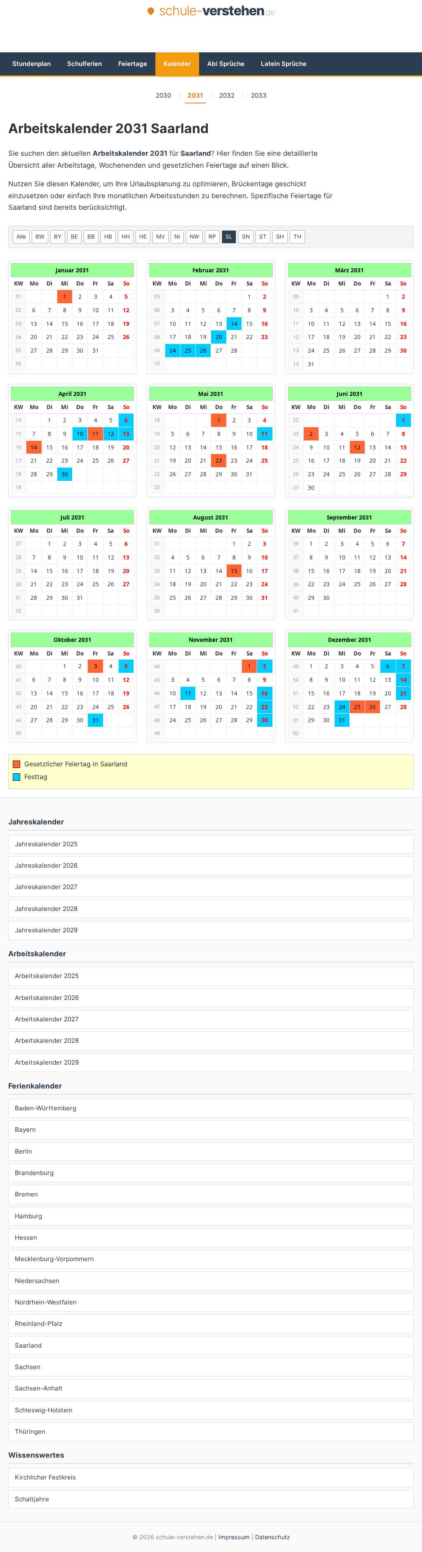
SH (280, 236)
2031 (195, 95)
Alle (21, 236)
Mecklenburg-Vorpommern (54, 1259)
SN (246, 236)
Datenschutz (272, 1536)
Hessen (26, 1237)
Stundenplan (31, 64)
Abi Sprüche (225, 64)
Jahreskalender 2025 (46, 844)
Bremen (26, 1194)
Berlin (23, 1151)
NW (194, 236)
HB (108, 236)
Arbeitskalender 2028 (47, 1040)
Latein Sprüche (284, 64)
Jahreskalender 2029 (46, 930)
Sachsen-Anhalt (39, 1388)
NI (177, 236)
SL (228, 236)
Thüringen (30, 1431)
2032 (226, 95)
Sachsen (27, 1367)
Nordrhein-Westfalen (46, 1302)
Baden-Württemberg (45, 1108)
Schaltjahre (32, 1499)
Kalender (177, 64)
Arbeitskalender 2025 (47, 976)
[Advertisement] (211, 42)
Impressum (234, 1536)
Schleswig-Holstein (44, 1410)
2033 (259, 95)
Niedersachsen (37, 1281)
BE (74, 236)
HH (126, 236)
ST (263, 236)
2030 (163, 95)
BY (57, 236)
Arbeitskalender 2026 (47, 998)
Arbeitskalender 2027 (47, 1019)
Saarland (28, 1345)
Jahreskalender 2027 (46, 887)
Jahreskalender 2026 (46, 865)
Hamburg (28, 1216)
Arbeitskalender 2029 (47, 1062)
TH (297, 236)
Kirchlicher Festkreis (45, 1477)
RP (212, 236)
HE (143, 236)
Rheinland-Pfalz (38, 1323)
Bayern (25, 1129)
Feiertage (132, 64)
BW (40, 236)
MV (160, 236)
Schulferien (84, 64)
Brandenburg (34, 1173)
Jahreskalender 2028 (46, 909)
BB (91, 236)
